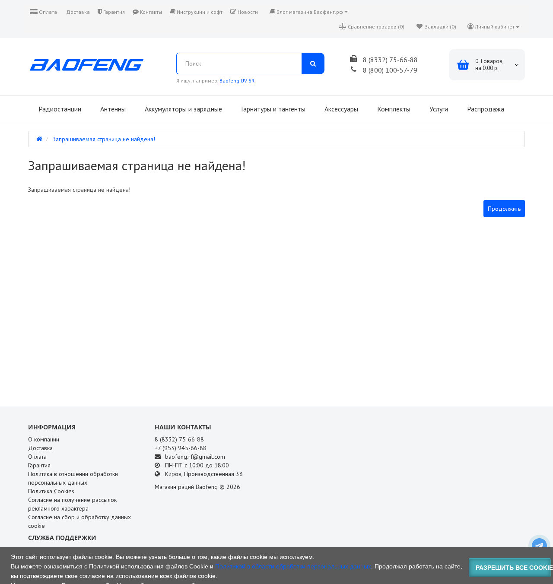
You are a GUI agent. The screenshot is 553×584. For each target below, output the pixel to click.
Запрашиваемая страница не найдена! (104, 139)
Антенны (112, 109)
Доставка (77, 12)
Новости (247, 12)
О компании (43, 439)
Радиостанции (59, 109)
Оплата (47, 12)
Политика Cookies (51, 491)
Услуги (438, 109)
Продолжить (504, 209)
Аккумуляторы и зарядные (182, 109)
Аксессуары (340, 109)
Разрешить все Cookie (513, 567)
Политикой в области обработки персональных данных (293, 566)
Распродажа (484, 109)
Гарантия (113, 12)
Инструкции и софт (198, 12)
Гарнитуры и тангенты (272, 109)
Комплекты (392, 109)
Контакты (150, 12)
